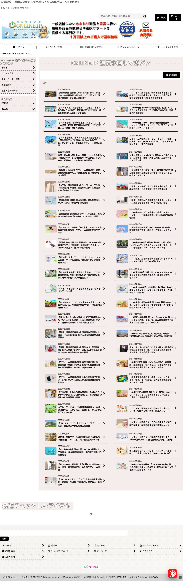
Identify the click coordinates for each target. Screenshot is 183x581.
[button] (91, 47)
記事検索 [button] (173, 75)
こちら (155, 577)
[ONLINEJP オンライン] (26, 29)
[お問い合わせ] (146, 29)
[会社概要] (127, 21)
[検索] (145, 16)
